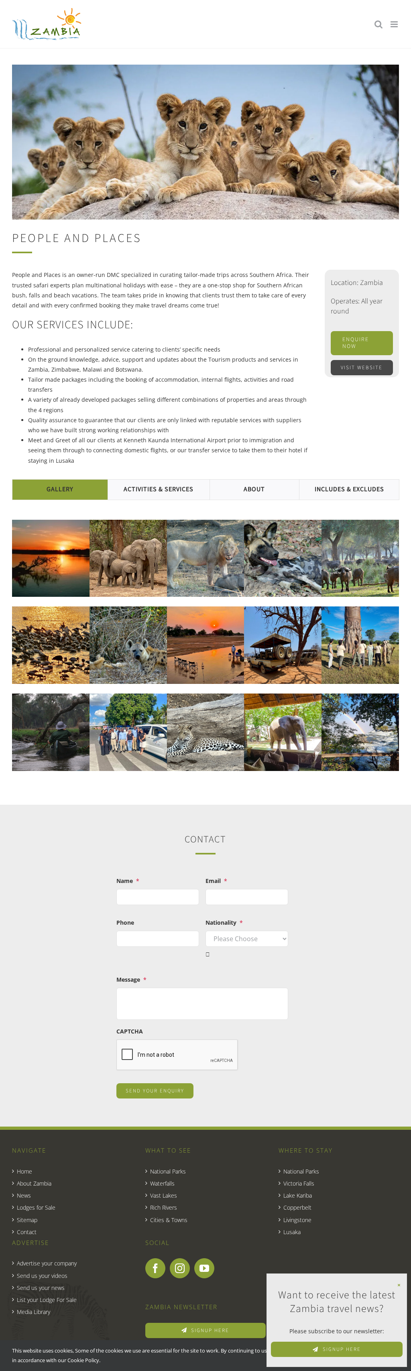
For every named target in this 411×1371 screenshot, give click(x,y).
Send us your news (41, 1288)
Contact (27, 1232)
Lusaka (292, 1232)
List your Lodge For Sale (47, 1300)
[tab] (60, 489)
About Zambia (34, 1183)
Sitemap (27, 1220)
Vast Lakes (163, 1195)
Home (24, 1171)
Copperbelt (297, 1207)
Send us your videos (42, 1275)
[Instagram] (180, 1268)
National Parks (168, 1171)
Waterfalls (162, 1183)
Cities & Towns (168, 1220)
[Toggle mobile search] (378, 24)
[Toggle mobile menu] (395, 24)
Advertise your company (47, 1263)
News (24, 1195)
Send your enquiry (155, 1090)
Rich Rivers (163, 1207)
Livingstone (297, 1220)
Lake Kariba (297, 1195)
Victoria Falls (298, 1183)
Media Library (33, 1312)
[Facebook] (155, 1268)
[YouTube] (204, 1268)
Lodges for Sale (36, 1207)
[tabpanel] (205, 646)
